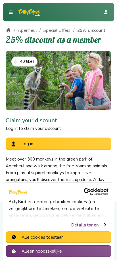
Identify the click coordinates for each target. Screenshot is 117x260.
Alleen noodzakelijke (42, 251)
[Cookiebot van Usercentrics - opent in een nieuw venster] (83, 191)
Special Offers (56, 30)
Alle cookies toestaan (43, 237)
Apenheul (27, 30)
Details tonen (85, 225)
